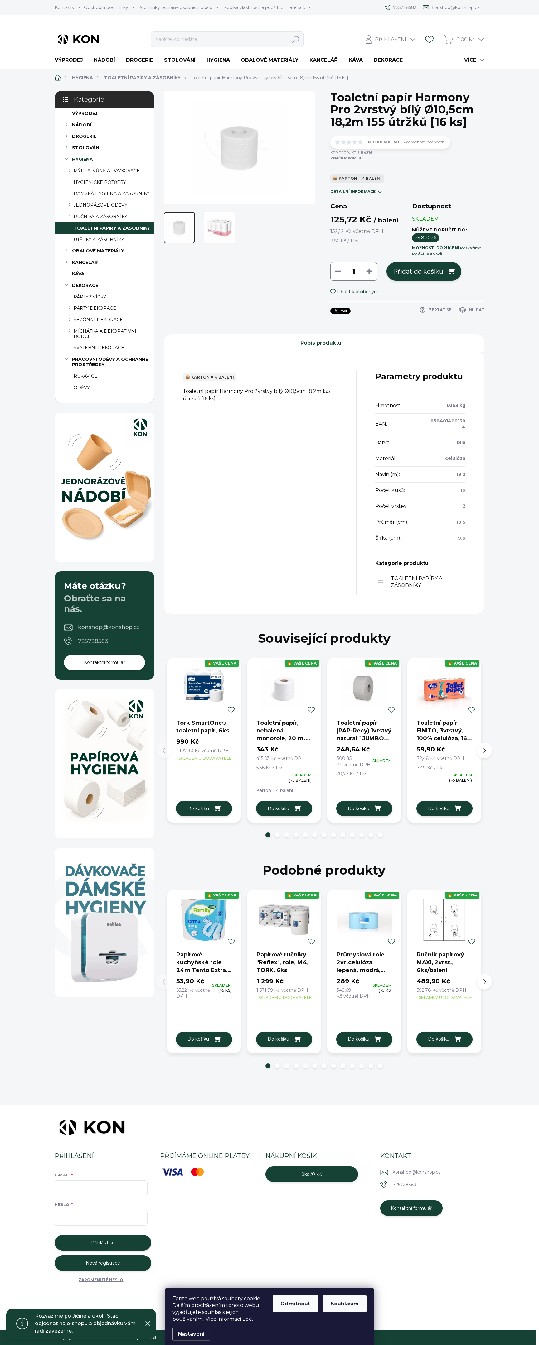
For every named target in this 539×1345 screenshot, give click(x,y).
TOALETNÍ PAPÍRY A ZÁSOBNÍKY (112, 228)
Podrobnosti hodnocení (424, 142)
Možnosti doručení (446, 250)
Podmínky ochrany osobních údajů (175, 7)
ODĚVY (82, 387)
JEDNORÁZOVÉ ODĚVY (100, 205)
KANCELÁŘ (85, 262)
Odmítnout (295, 1304)
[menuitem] (71, 60)
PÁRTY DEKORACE (95, 308)
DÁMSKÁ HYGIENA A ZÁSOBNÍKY (111, 193)
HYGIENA (82, 159)
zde (247, 1319)
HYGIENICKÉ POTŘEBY (100, 182)
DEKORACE (85, 285)
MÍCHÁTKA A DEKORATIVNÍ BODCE (105, 333)
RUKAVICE (85, 376)
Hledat (296, 39)
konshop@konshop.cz (109, 627)
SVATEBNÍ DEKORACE (99, 348)
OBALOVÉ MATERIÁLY (98, 251)
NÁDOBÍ (81, 125)
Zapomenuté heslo (101, 1279)
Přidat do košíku (418, 271)
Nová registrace (103, 1263)
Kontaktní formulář (104, 662)
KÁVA (78, 274)
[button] (268, 835)
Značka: (345, 158)
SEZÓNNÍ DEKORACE (98, 319)
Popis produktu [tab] (321, 343)
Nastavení (191, 1334)
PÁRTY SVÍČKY (90, 297)
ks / (311, 1174)
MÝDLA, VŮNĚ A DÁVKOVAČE (107, 171)
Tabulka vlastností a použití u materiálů (263, 7)
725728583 (93, 641)
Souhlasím (345, 1304)
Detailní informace (353, 191)
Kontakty (65, 7)
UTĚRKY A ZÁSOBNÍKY (99, 239)
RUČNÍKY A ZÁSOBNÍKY (100, 216)
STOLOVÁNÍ (86, 147)
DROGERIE (84, 136)
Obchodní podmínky (106, 7)
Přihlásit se (103, 1243)
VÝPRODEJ (84, 113)
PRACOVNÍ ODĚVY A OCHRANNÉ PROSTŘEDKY (110, 361)
